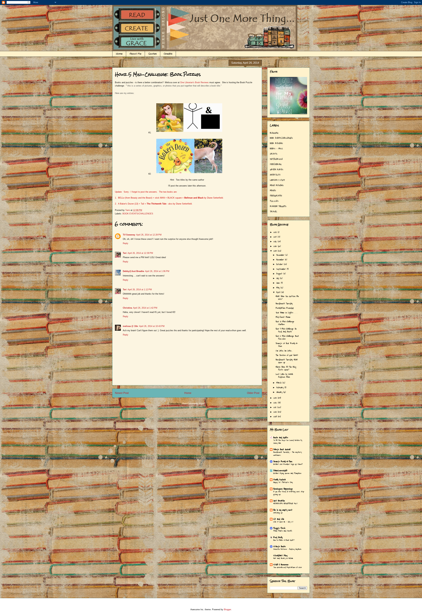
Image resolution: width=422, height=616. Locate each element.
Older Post (253, 393)
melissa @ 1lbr (130, 326)
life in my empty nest (282, 510)
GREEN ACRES (276, 169)
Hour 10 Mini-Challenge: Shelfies (285, 323)
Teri (125, 253)
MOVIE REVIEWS (277, 185)
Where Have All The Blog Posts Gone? (286, 368)
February (280, 387)
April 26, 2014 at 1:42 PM (145, 308)
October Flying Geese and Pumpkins (287, 473)
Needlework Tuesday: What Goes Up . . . (287, 361)
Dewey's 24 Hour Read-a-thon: (287, 345)
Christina (127, 308)
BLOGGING (274, 132)
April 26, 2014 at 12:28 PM (149, 234)
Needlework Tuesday (284, 303)
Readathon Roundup (285, 308)
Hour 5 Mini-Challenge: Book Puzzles (287, 337)
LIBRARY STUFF (277, 180)
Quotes (152, 53)
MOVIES (273, 190)
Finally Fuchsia (279, 479)
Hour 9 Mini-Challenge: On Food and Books (286, 330)
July (278, 278)
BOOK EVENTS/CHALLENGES (137, 213)
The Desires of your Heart (287, 355)
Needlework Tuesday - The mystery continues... (287, 453)
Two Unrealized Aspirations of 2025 (287, 567)
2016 (275, 241)
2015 (275, 246)
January (279, 392)
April (278, 292)
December (280, 255)
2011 (275, 407)
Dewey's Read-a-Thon (282, 461)
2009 (275, 416)
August (279, 273)
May (278, 287)
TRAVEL (273, 211)
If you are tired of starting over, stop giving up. (288, 493)
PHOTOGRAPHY (276, 195)
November (280, 259)
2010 (275, 412)
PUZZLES (274, 201)
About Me (135, 53)
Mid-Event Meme (283, 317)
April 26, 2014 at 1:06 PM (157, 271)
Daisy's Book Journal (281, 449)
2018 (275, 232)
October (280, 264)
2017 (275, 236)
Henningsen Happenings (283, 488)
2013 (275, 398)
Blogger (227, 609)
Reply (125, 243)
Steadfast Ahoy (280, 555)
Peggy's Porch (279, 528)
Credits (168, 53)
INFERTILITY (275, 174)
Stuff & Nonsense (280, 564)
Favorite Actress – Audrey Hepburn (287, 549)
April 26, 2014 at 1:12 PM (140, 289)
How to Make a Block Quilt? (283, 540)
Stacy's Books (279, 546)
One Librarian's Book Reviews (194, 82)
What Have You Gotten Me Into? (287, 298)
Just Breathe (279, 500)
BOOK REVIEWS (276, 143)
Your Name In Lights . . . (286, 312)
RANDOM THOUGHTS (278, 206)
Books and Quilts (280, 437)
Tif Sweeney (129, 234)
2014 (275, 250)
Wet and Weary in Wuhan (283, 558)
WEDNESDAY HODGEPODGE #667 (285, 503)
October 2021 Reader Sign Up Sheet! (288, 464)
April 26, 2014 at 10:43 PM (152, 326)
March (279, 382)
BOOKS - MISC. (276, 148)
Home (119, 53)
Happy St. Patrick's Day (283, 482)
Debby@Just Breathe (133, 271)
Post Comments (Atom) (193, 403)
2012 (275, 402)
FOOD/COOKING (275, 164)
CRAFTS (273, 153)
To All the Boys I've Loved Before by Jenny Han (287, 442)
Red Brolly (277, 537)
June (278, 282)
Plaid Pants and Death (282, 530)
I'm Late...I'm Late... (284, 350)
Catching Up (278, 512)
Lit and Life (278, 519)
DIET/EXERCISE (276, 159)
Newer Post (122, 393)
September (281, 269)
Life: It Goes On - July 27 (283, 521)
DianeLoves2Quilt (280, 470)
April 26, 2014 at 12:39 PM (140, 253)
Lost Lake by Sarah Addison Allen (284, 376)
